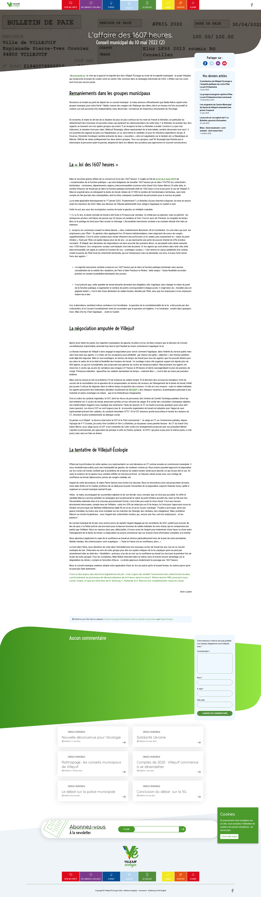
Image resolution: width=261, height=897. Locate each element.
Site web (201, 700)
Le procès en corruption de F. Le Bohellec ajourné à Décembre (214, 119)
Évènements (125, 619)
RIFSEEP (133, 389)
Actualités (129, 8)
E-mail (200, 688)
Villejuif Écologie (166, 619)
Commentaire (203, 651)
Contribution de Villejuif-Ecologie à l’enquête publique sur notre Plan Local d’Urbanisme (216, 84)
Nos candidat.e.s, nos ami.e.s (91, 7)
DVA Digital (161, 890)
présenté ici (79, 75)
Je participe (180, 7)
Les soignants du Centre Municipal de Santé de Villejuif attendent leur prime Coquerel (215, 107)
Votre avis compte (70, 7)
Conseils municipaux (111, 619)
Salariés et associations (148, 619)
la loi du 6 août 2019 (166, 179)
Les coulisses (147, 7)
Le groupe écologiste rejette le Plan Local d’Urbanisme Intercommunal (216, 96)
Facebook (251, 5)
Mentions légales (130, 890)
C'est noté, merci (229, 836)
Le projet (111, 7)
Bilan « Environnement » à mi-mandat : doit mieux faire (213, 129)
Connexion (143, 890)
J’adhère (168, 7)
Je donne (193, 7)
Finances (134, 619)
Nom (199, 677)
